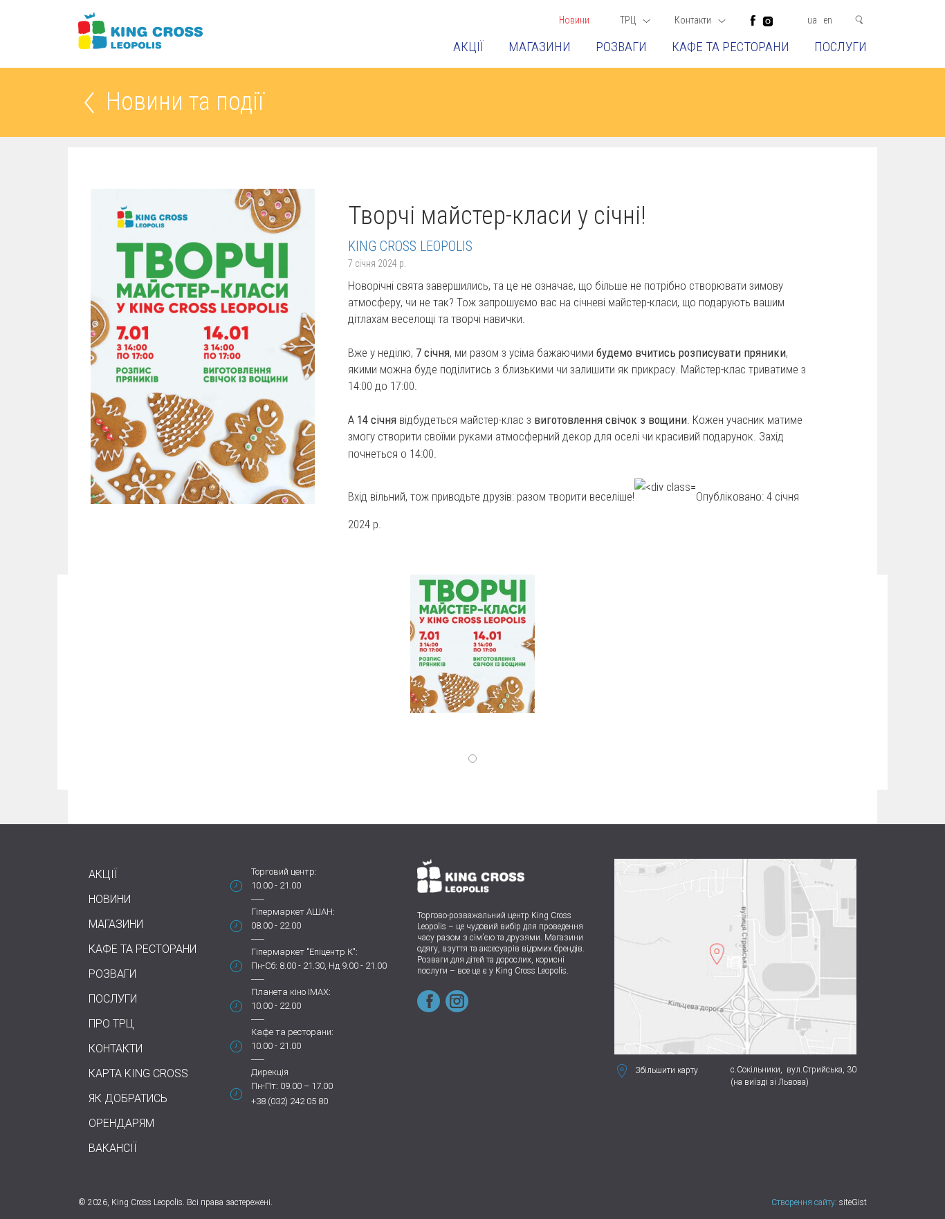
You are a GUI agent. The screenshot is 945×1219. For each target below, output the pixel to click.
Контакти (116, 1048)
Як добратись (128, 1098)
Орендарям (121, 1123)
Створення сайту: (804, 1202)
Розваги (621, 47)
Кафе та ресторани (730, 47)
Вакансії (113, 1148)
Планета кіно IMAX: (291, 992)
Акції (468, 47)
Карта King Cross (138, 1073)
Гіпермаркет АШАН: (293, 911)
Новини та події (185, 103)
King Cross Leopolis (410, 246)
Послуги (840, 47)
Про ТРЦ (111, 1023)
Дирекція (269, 1072)
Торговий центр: (284, 871)
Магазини (539, 47)
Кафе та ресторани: (292, 1032)
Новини (574, 20)
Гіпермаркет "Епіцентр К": (304, 952)
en (827, 20)
